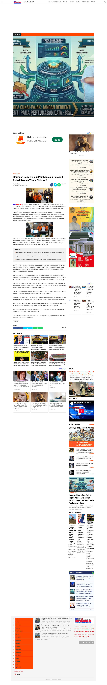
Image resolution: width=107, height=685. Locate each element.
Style (16, 664)
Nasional (17, 646)
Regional (17, 661)
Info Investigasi (57, 679)
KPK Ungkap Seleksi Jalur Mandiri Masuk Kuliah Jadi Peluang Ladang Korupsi (84, 578)
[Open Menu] (2, 2)
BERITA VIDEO (85, 2)
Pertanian (18, 655)
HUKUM (71, 2)
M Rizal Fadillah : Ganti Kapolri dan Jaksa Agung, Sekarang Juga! (79, 180)
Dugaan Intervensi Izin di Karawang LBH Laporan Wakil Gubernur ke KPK (33, 256)
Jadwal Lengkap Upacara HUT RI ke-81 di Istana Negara (84, 464)
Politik (17, 658)
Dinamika (17, 625)
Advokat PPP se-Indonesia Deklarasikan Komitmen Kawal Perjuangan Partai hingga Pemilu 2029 (80, 162)
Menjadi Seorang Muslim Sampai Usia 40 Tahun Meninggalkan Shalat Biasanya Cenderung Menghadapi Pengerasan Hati (84, 598)
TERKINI (65, 2)
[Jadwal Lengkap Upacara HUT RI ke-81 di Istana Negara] (71, 465)
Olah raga (18, 649)
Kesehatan (18, 640)
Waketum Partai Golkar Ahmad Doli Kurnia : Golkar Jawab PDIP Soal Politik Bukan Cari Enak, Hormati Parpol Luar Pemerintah (79, 171)
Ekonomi (17, 628)
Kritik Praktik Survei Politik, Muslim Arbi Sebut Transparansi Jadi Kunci (79, 196)
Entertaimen (18, 631)
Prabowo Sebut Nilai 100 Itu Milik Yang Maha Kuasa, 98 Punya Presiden (84, 458)
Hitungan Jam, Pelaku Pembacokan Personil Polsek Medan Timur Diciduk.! (38, 179)
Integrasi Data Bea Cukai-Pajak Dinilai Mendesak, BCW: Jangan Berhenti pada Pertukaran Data (38, 259)
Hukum (18, 173)
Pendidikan (18, 652)
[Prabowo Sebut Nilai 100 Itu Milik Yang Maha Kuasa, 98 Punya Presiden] (71, 458)
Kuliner (17, 643)
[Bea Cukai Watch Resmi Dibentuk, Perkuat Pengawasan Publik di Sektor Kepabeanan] (81, 434)
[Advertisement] (53, 19)
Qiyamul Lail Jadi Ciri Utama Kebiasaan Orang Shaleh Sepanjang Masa (83, 472)
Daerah (17, 622)
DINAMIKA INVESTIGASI (54, 2)
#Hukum (16, 321)
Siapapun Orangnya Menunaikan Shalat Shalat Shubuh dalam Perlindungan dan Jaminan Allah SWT (84, 451)
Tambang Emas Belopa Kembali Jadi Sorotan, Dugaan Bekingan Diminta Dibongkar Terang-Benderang (40, 252)
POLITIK (78, 2)
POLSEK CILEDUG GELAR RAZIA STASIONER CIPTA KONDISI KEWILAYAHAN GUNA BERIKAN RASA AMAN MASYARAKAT (84, 584)
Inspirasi (17, 637)
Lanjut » (91, 609)
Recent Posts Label (81, 204)
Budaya (17, 619)
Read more (84, 167)
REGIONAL (94, 2)
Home (14, 173)
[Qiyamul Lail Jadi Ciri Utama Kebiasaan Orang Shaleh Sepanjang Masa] (71, 472)
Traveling (18, 667)
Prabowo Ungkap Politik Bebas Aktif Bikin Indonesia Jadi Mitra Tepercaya (79, 188)
